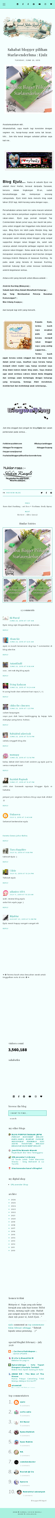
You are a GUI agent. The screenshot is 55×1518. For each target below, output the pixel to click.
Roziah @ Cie (27, 1472)
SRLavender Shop (19, 1184)
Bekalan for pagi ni (20, 1360)
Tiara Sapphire (18, 849)
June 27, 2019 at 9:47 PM (22, 782)
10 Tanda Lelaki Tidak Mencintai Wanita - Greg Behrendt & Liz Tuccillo (28, 1161)
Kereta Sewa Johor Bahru (15, 835)
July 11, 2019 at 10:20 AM (22, 894)
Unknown (15, 814)
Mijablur (14, 916)
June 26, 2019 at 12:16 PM (22, 757)
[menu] (4, 4)
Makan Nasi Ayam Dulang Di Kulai (27, 1370)
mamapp (14, 754)
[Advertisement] (27, 1014)
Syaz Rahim (26, 1442)
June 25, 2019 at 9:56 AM (22, 666)
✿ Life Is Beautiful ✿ (23, 1358)
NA (21, 1452)
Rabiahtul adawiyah (20, 733)
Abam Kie (15, 638)
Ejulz (39, 428)
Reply (5, 630)
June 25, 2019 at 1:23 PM (22, 708)
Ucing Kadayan (18, 684)
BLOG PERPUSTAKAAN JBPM (27, 1134)
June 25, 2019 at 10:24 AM (22, 687)
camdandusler (28, 1462)
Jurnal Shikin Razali (31, 1512)
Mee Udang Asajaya (12, 302)
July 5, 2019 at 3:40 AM (21, 817)
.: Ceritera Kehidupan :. (24, 1351)
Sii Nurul (15, 617)
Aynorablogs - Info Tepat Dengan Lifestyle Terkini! (28, 1366)
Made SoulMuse (27, 1514)
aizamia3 (17, 1385)
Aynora (24, 1482)
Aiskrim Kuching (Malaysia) (16, 286)
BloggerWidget (39, 1501)
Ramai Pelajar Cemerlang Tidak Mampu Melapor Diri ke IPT (28, 1380)
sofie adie (25, 1412)
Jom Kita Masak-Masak (24, 1150)
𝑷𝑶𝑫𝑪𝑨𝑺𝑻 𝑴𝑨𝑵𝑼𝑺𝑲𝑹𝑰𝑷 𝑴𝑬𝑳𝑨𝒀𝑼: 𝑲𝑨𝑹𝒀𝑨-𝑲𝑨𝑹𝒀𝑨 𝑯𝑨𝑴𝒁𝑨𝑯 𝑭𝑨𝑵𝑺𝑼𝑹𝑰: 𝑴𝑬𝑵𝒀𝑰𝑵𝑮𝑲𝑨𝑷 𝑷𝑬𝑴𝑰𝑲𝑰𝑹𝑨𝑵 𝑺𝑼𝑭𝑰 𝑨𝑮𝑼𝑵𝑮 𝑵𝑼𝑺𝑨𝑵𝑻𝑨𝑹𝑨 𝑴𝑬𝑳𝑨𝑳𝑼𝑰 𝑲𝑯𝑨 (28, 1141)
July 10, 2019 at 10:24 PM (22, 873)
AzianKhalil (16, 663)
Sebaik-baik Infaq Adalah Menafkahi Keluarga (24, 290)
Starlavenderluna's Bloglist (27, 1168)
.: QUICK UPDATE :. (20, 1354)
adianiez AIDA (17, 891)
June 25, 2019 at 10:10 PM (22, 736)
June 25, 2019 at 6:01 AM (22, 642)
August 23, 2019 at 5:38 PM (23, 919)
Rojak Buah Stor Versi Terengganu (27, 1153)
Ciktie (13, 870)
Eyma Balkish (27, 1432)
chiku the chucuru (20, 705)
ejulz (10, 1322)
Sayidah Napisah (19, 779)
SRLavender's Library (23, 1157)
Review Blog (13, 493)
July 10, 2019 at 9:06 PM (21, 852)
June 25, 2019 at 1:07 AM (22, 621)
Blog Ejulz (12, 182)
